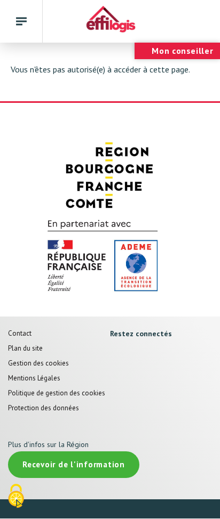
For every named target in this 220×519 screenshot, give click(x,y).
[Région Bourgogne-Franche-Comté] (110, 175)
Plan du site (25, 348)
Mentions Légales (34, 378)
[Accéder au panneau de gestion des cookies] (16, 497)
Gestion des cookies (38, 363)
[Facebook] (115, 354)
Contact (20, 333)
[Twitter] (136, 354)
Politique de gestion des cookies (56, 393)
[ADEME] (110, 257)
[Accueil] (110, 21)
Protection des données (43, 407)
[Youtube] (156, 354)
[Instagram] (115, 378)
